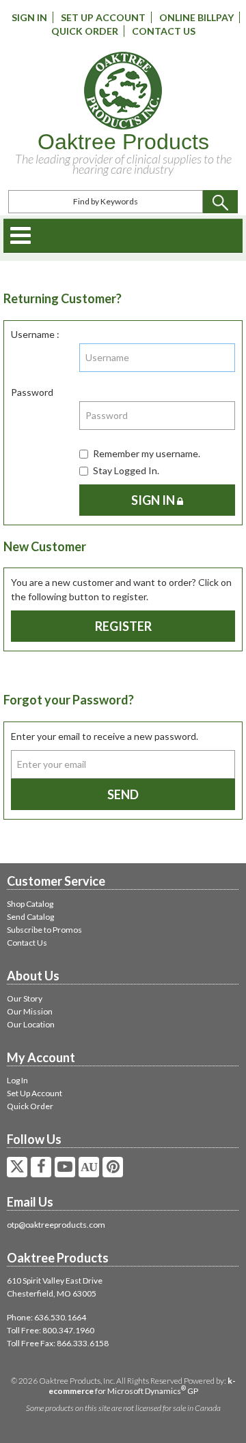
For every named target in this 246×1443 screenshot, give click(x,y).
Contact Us (163, 31)
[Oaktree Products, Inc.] (123, 90)
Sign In (29, 17)
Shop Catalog (30, 904)
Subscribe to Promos (44, 930)
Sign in (154, 500)
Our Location (31, 1024)
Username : (35, 334)
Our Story (24, 998)
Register (123, 626)
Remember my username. (146, 453)
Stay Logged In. (126, 470)
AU (89, 1167)
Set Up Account (103, 17)
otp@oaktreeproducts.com (56, 1225)
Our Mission (30, 1011)
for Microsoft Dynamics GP (142, 1386)
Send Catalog (30, 917)
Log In (17, 1080)
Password (32, 392)
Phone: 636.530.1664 (46, 1317)
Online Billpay (196, 17)
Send (123, 794)
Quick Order (84, 31)
